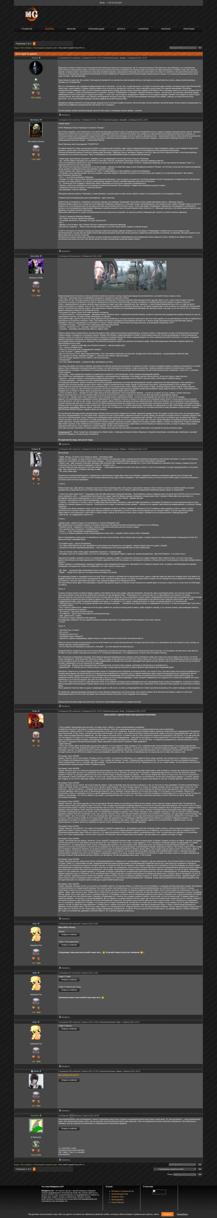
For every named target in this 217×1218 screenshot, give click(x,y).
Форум (71, 29)
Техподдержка (117, 1200)
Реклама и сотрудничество (122, 1191)
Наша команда (117, 1202)
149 (33, 963)
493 (33, 1106)
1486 (33, 159)
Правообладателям (119, 1194)
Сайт (22, 48)
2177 (33, 296)
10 (72, 1116)
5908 (33, 1155)
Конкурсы (28, 48)
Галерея (143, 29)
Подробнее (182, 1214)
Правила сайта (117, 1197)
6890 (33, 98)
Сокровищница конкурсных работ (45, 48)
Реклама (189, 29)
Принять (167, 1214)
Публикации (96, 29)
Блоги (121, 29)
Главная (26, 29)
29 (33, 746)
